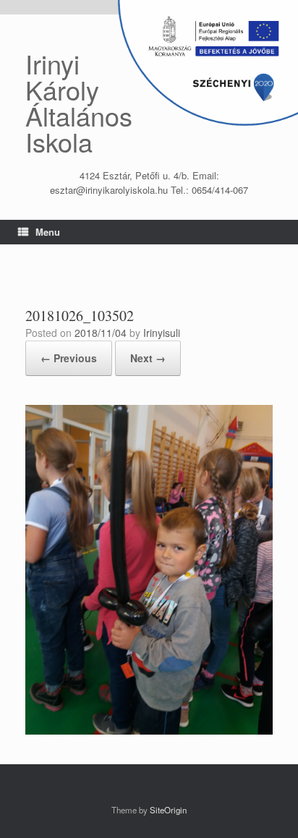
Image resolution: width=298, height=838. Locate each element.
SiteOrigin (168, 810)
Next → (148, 358)
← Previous (69, 358)
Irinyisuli (161, 332)
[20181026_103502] (149, 730)
